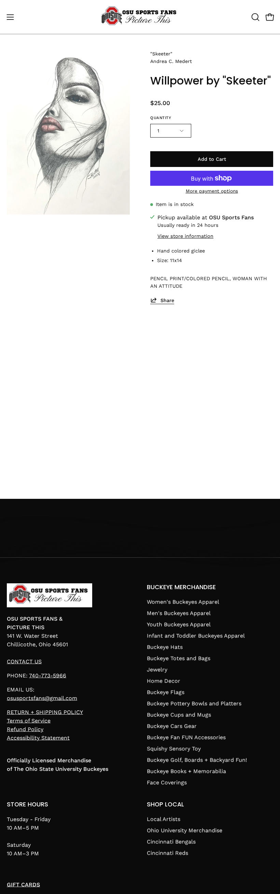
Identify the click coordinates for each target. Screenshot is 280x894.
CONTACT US (24, 661)
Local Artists (163, 819)
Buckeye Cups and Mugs (179, 715)
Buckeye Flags (165, 692)
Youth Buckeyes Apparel (179, 624)
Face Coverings (167, 782)
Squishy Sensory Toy (174, 749)
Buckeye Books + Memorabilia (186, 771)
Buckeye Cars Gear (172, 726)
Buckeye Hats (165, 647)
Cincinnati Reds (167, 853)
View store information (185, 236)
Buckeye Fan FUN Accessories (186, 737)
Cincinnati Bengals (171, 841)
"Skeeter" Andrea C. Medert (171, 57)
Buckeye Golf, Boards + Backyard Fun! (197, 760)
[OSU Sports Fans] (140, 17)
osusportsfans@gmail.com (42, 698)
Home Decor (163, 681)
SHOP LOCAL (165, 804)
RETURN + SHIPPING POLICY (45, 712)
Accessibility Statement (38, 738)
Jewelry (157, 669)
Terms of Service (29, 720)
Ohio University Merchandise (184, 830)
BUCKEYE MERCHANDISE (181, 587)
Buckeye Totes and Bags (178, 658)
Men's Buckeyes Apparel (179, 613)
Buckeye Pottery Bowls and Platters (194, 703)
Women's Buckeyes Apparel (183, 602)
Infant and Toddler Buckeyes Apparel (196, 636)
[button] (255, 17)
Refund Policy (25, 729)
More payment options (212, 191)
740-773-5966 (47, 675)
